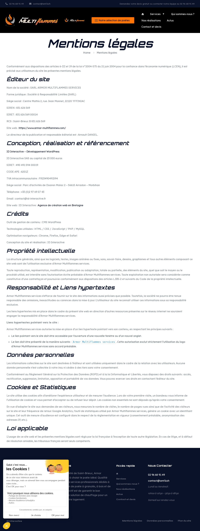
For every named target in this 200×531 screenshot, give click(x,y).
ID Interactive (14, 521)
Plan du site (184, 521)
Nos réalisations (125, 489)
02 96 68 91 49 (156, 474)
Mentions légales (132, 521)
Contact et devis (125, 499)
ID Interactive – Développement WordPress (33, 151)
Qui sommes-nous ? (127, 484)
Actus (119, 494)
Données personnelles (160, 521)
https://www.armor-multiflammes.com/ (42, 128)
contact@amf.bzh (158, 480)
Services (121, 479)
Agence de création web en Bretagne (60, 205)
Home (86, 52)
